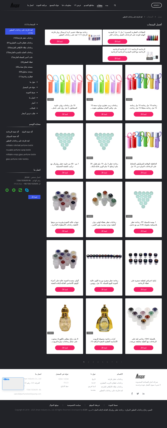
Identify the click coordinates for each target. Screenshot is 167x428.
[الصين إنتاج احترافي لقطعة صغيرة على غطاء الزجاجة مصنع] (143, 258)
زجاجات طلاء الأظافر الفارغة (20, 47)
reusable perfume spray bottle (18, 150)
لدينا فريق (92, 386)
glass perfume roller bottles (17, 159)
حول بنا (32, 82)
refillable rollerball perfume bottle (19, 145)
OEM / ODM (63, 379)
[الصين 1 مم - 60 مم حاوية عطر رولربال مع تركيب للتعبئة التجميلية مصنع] (65, 141)
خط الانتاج (64, 386)
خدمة (93, 382)
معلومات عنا (66, 5)
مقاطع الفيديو (89, 5)
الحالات (32, 108)
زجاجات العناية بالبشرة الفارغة (19, 52)
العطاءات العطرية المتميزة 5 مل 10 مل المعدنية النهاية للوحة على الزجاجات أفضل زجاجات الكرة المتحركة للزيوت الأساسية (126, 35)
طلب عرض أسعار (28, 113)
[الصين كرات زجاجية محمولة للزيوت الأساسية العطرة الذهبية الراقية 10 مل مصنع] (104, 316)
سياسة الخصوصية (74, 405)
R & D (66, 382)
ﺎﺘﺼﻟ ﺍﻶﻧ (117, 41)
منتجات (99, 5)
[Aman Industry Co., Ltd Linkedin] (143, 394)
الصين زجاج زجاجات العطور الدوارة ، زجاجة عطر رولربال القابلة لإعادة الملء (123, 410)
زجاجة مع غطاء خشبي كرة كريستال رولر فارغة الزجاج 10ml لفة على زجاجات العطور (69, 33)
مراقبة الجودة (41, 5)
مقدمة (93, 390)
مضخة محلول (26, 71)
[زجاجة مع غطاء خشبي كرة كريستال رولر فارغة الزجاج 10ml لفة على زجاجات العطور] (94, 37)
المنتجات (30, 24)
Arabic (157, 5)
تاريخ (94, 379)
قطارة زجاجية (26, 76)
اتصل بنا (30, 5)
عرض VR (77, 5)
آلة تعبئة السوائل (12, 136)
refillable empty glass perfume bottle (21, 154)
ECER (85, 410)
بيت (106, 5)
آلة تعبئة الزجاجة (12, 131)
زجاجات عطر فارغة (23, 38)
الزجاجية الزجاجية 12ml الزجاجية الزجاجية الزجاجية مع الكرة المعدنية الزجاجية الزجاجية (128, 50)
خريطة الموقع (94, 405)
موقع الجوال (54, 405)
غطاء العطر (27, 62)
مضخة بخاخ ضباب (24, 67)
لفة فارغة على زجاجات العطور (21, 31)
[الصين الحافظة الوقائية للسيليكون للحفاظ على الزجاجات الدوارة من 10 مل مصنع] (143, 141)
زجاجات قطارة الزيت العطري (20, 42)
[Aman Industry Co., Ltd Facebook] (132, 394)
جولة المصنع (54, 5)
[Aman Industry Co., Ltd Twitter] (137, 394)
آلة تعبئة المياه (27, 131)
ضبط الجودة (30, 92)
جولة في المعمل (29, 87)
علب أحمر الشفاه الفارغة (22, 57)
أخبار (33, 103)
